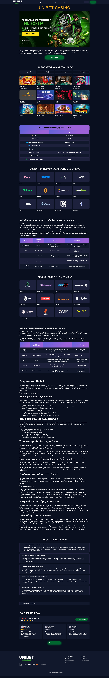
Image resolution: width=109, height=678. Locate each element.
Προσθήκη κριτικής (81, 619)
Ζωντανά (44, 72)
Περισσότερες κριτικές (54, 642)
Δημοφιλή (27, 72)
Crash (62, 72)
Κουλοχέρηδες (80, 72)
